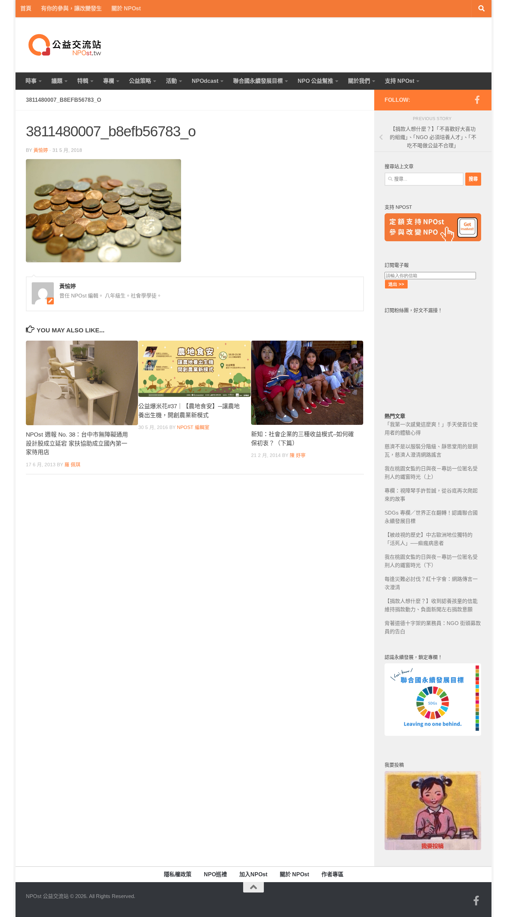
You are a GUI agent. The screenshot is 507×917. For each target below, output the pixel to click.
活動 (171, 81)
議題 (56, 81)
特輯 (82, 81)
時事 (31, 81)
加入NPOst (253, 874)
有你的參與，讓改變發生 (71, 8)
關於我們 (359, 81)
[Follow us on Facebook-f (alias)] (477, 100)
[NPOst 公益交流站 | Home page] (65, 45)
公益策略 (140, 81)
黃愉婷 (40, 150)
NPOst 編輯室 (193, 427)
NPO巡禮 (215, 874)
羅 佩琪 (72, 464)
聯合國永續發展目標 (258, 81)
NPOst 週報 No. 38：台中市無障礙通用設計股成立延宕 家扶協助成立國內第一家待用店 (77, 444)
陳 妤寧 (298, 455)
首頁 (25, 8)
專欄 (108, 81)
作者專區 (332, 874)
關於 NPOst (126, 8)
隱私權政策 (177, 874)
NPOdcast (205, 81)
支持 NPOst (399, 81)
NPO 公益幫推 (315, 81)
